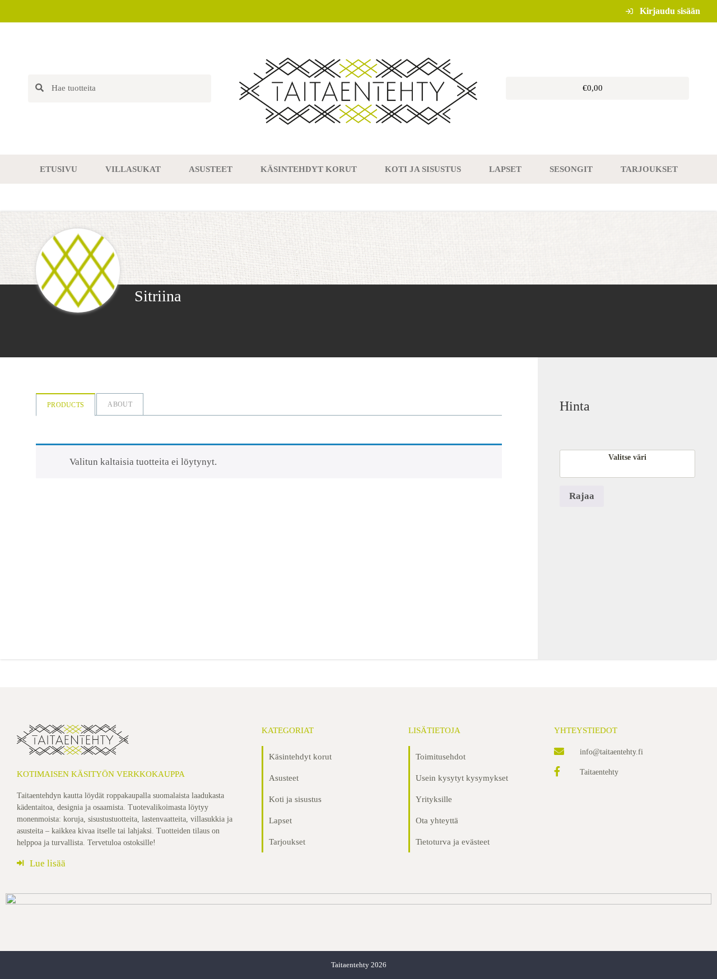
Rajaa (581, 496)
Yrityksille (434, 799)
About (120, 404)
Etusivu (58, 169)
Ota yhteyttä (437, 820)
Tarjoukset (649, 169)
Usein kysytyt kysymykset (462, 777)
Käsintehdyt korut (308, 169)
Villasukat (133, 169)
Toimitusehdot (440, 756)
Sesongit (571, 169)
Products (65, 405)
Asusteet (210, 169)
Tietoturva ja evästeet (453, 841)
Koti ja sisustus (423, 169)
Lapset (505, 169)
